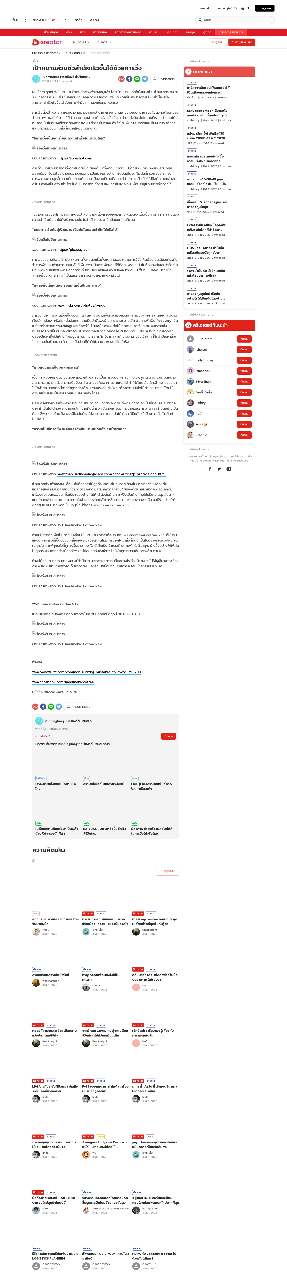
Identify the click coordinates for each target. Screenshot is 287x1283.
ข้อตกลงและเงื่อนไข (198, 456)
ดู (25, 20)
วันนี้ (15, 20)
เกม (66, 20)
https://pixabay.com (74, 249)
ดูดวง (207, 32)
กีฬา (69, 32)
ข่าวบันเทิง (100, 32)
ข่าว (82, 32)
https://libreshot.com (74, 158)
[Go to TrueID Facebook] (210, 468)
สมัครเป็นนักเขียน (241, 42)
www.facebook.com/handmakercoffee (63, 682)
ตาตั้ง (78, 20)
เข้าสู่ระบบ (265, 8)
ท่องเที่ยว (172, 32)
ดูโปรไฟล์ (41, 736)
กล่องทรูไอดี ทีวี (227, 8)
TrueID (24, 8)
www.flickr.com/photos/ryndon (82, 305)
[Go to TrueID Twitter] (219, 468)
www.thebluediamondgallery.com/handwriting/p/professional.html (111, 474)
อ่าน (54, 20)
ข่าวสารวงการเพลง (128, 32)
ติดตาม (169, 736)
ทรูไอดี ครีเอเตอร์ (231, 32)
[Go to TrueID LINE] (229, 468)
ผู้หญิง (190, 32)
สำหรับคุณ (51, 32)
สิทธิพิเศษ (39, 20)
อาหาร (153, 32)
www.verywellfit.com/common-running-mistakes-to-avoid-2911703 (86, 672)
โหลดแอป (203, 8)
